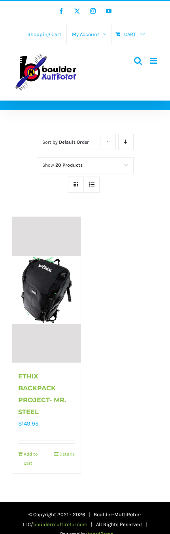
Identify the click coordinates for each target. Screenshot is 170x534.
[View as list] (91, 184)
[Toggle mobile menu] (154, 61)
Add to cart (31, 458)
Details (67, 454)
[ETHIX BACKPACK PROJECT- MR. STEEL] (46, 290)
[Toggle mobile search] (138, 61)
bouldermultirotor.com (60, 524)
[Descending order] (126, 142)
